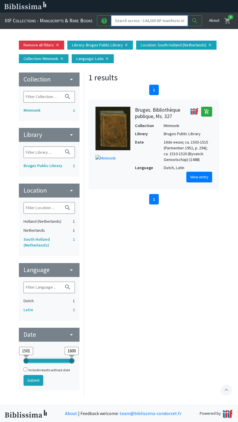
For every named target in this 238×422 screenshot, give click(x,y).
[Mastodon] (175, 6)
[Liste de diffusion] (147, 6)
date (49, 334)
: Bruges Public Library (100, 45)
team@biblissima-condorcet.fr (150, 413)
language (49, 270)
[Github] (194, 6)
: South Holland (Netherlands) (176, 45)
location (49, 190)
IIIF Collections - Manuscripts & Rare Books (48, 20)
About (214, 20)
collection (49, 79)
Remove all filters (41, 45)
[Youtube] (184, 6)
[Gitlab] (203, 6)
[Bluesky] (166, 6)
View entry (199, 177)
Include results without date (49, 370)
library (49, 135)
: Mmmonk (44, 58)
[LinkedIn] (156, 6)
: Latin (92, 58)
